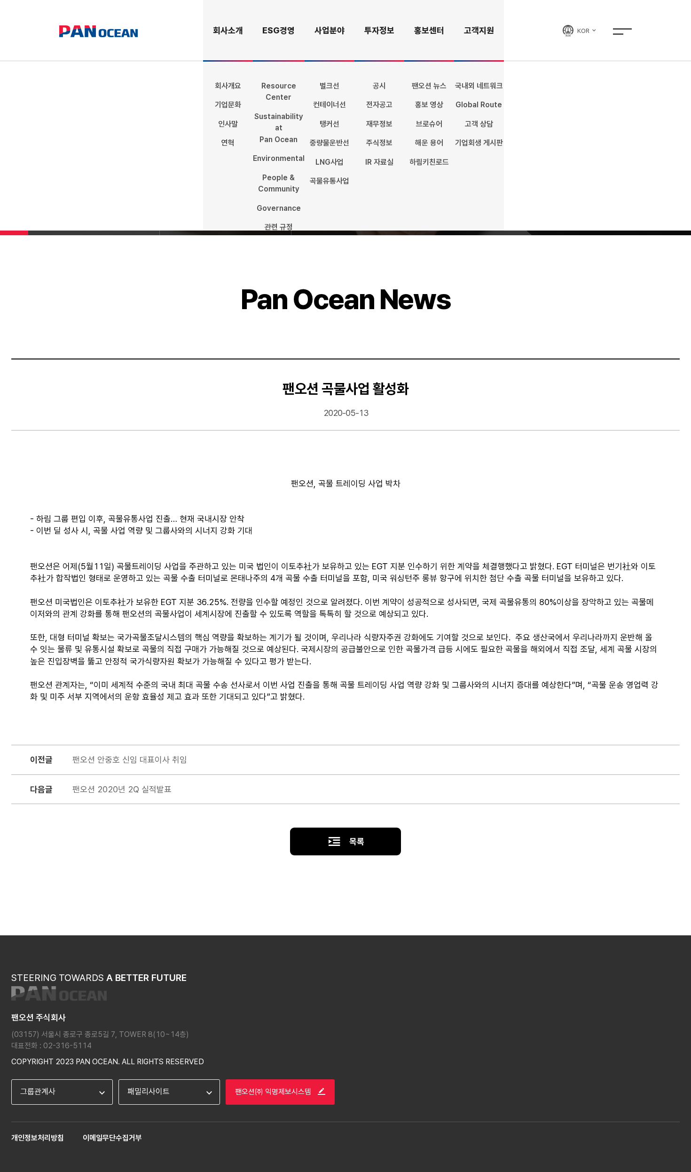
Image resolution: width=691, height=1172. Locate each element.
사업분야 (329, 30)
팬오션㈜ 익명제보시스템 (274, 1091)
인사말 (228, 124)
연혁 (228, 142)
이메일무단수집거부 (112, 1137)
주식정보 (379, 142)
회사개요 (228, 85)
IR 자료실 (379, 162)
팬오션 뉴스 (429, 85)
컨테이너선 (329, 104)
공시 (379, 85)
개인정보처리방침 (37, 1137)
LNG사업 (329, 162)
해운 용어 (429, 142)
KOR (584, 30)
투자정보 (379, 30)
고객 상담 (479, 124)
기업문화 (228, 104)
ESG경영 (278, 30)
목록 (355, 841)
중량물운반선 (329, 142)
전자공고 (379, 104)
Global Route (478, 104)
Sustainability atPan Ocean (278, 128)
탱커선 (329, 124)
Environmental (279, 158)
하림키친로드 (429, 162)
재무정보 (379, 124)
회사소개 (228, 30)
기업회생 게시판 (479, 142)
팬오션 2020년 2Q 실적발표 (122, 789)
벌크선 (329, 85)
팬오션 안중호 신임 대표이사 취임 (129, 760)
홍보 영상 (429, 104)
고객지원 (479, 30)
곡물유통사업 (329, 180)
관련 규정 (279, 227)
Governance (279, 208)
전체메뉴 (622, 31)
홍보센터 (429, 30)
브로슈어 (429, 124)
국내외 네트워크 (479, 85)
